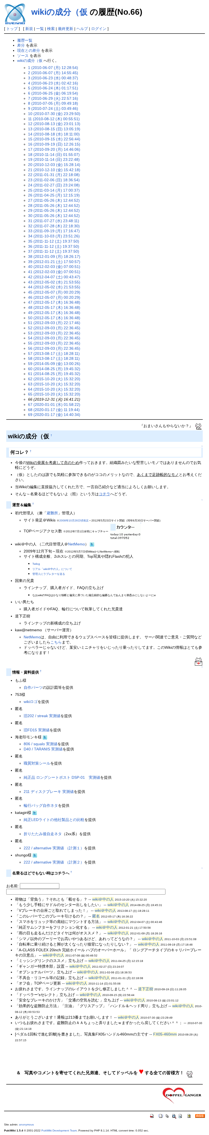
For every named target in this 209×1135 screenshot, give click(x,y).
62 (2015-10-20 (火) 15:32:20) (54, 379)
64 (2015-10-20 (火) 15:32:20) (54, 389)
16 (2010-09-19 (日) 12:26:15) (54, 144)
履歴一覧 (24, 40)
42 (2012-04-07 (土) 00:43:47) (54, 277)
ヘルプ (82, 28)
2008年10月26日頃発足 (74, 520)
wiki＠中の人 (103, 899)
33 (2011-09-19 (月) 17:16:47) (54, 231)
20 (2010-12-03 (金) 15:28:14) (54, 164)
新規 (29, 28)
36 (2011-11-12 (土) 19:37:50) (53, 246)
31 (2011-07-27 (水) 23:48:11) (53, 221)
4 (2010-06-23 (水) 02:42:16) (53, 83)
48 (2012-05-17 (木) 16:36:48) (54, 307)
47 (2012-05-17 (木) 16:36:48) (54, 302)
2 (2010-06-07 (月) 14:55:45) (53, 73)
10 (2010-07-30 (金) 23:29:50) (54, 113)
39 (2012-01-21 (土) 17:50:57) (54, 261)
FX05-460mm (165, 1034)
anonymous (26, 1124)
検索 (51, 28)
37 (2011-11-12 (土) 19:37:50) (53, 251)
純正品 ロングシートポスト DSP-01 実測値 (62, 777)
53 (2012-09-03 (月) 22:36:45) (54, 333)
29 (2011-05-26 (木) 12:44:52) (54, 210)
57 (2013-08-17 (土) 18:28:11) (54, 353)
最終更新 (65, 28)
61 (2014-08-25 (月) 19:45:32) (54, 374)
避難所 (52, 513)
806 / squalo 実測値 (40, 744)
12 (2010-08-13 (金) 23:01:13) (54, 124)
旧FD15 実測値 (37, 730)
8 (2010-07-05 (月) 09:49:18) (53, 103)
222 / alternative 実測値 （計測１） (54, 848)
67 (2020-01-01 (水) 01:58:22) (54, 404)
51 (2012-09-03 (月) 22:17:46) (54, 323)
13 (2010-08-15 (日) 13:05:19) (54, 129)
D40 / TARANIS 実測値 (43, 749)
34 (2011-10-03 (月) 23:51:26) (54, 236)
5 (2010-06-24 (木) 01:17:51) (53, 88)
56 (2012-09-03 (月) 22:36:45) (54, 348)
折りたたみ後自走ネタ (43, 834)
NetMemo (76, 544)
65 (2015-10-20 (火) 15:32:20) (54, 394)
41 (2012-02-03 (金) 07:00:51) (54, 272)
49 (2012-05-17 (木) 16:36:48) (54, 312)
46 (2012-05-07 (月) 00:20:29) (54, 297)
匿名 (96, 916)
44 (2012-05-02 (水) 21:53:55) (54, 287)
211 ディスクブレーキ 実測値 (49, 791)
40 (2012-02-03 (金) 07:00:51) (54, 266)
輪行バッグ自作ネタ (41, 805)
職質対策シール (37, 763)
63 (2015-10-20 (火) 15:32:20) (54, 384)
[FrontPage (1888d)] (182, 1095)
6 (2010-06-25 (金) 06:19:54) (53, 93)
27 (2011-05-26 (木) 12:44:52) (54, 200)
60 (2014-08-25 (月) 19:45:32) (54, 369)
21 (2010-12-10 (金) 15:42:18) (54, 170)
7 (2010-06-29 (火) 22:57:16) (53, 98)
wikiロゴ (31, 701)
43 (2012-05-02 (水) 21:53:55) (54, 282)
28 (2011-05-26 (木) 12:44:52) (54, 205)
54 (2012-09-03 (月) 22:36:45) (54, 338)
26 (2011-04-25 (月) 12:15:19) (54, 195)
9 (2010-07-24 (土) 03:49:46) (53, 108)
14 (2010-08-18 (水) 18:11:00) (54, 134)
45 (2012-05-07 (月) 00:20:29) (54, 292)
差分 (21, 45)
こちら (56, 642)
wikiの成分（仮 (59, 11)
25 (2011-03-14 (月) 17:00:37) (54, 190)
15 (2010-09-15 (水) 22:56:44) (54, 139)
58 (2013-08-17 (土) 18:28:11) (54, 358)
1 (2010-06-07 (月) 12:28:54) (53, 67)
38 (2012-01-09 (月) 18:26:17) (54, 256)
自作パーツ (33, 687)
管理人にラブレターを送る (48, 573)
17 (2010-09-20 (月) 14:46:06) (54, 149)
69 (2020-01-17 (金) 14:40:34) (54, 414)
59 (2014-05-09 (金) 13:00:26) (54, 363)
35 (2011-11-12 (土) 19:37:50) (53, 241)
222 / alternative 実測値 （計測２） (54, 862)
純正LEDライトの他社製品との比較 (54, 819)
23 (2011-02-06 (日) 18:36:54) (54, 180)
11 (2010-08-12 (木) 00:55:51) (54, 119)
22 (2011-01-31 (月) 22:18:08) (54, 175)
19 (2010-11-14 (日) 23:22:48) (54, 159)
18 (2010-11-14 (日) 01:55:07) (54, 154)
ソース (23, 55)
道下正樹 (145, 989)
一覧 (40, 28)
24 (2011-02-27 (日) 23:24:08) (54, 185)
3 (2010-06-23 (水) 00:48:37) (53, 78)
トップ (12, 28)
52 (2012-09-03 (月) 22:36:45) (54, 328)
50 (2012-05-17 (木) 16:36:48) (54, 318)
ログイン (98, 28)
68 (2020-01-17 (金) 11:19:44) (54, 409)
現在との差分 (28, 50)
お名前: (13, 886)
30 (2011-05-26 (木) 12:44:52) (54, 215)
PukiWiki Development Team (59, 1130)
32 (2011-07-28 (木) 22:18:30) (54, 226)
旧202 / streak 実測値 (42, 716)
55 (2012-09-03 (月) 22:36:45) (54, 343)
